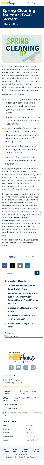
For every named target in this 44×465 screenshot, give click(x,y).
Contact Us (30, 436)
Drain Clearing (8, 436)
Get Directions (11, 405)
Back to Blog (11, 24)
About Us (29, 425)
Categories (9, 333)
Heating (5, 425)
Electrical (6, 440)
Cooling (5, 429)
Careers (29, 433)
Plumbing (6, 433)
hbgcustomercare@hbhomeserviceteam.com (23, 414)
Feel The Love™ (32, 440)
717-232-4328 (24, 240)
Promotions (30, 429)
